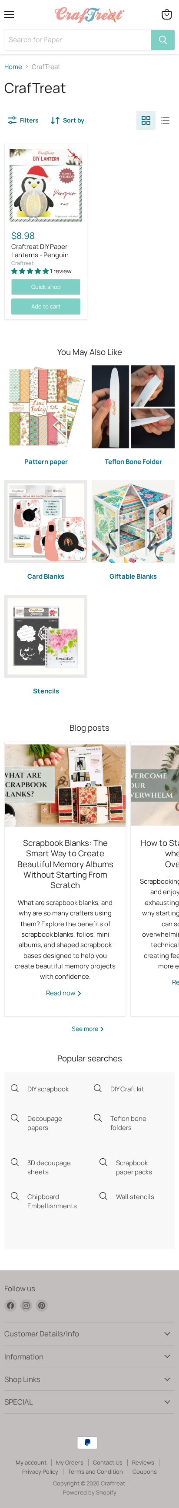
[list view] (165, 120)
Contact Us (108, 1462)
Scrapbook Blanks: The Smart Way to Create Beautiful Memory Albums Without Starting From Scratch (65, 864)
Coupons (145, 1471)
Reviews (143, 1462)
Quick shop (46, 287)
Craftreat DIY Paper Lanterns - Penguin (40, 251)
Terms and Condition (95, 1471)
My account (31, 1462)
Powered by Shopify (89, 1492)
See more (85, 1028)
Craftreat (22, 263)
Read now (61, 993)
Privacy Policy (40, 1471)
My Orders (69, 1462)
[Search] (163, 40)
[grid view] (146, 120)
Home (13, 66)
